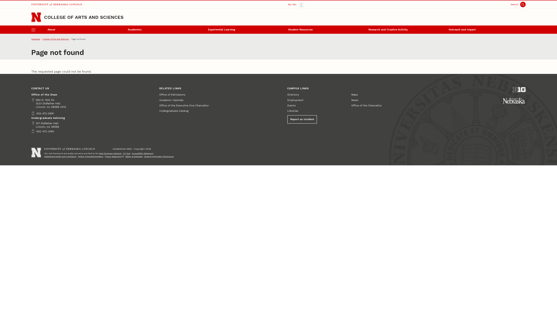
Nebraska (35, 39)
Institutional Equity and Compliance (60, 156)
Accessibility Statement (142, 153)
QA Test (126, 153)
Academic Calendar (171, 100)
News (354, 100)
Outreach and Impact (462, 29)
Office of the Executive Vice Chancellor (184, 105)
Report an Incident (302, 119)
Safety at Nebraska (134, 156)
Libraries (292, 110)
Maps (354, 94)
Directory (293, 94)
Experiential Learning (221, 29)
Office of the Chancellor (366, 105)
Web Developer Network (110, 153)
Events (291, 105)
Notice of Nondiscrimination (90, 156)
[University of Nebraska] (514, 101)
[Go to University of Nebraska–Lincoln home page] (36, 17)
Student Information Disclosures (159, 156)
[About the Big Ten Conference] (519, 89)
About (51, 29)
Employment (295, 100)
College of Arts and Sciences (84, 17)
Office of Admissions (172, 94)
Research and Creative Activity (388, 29)
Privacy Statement (113, 156)
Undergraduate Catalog (174, 110)
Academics (135, 29)
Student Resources (300, 29)
